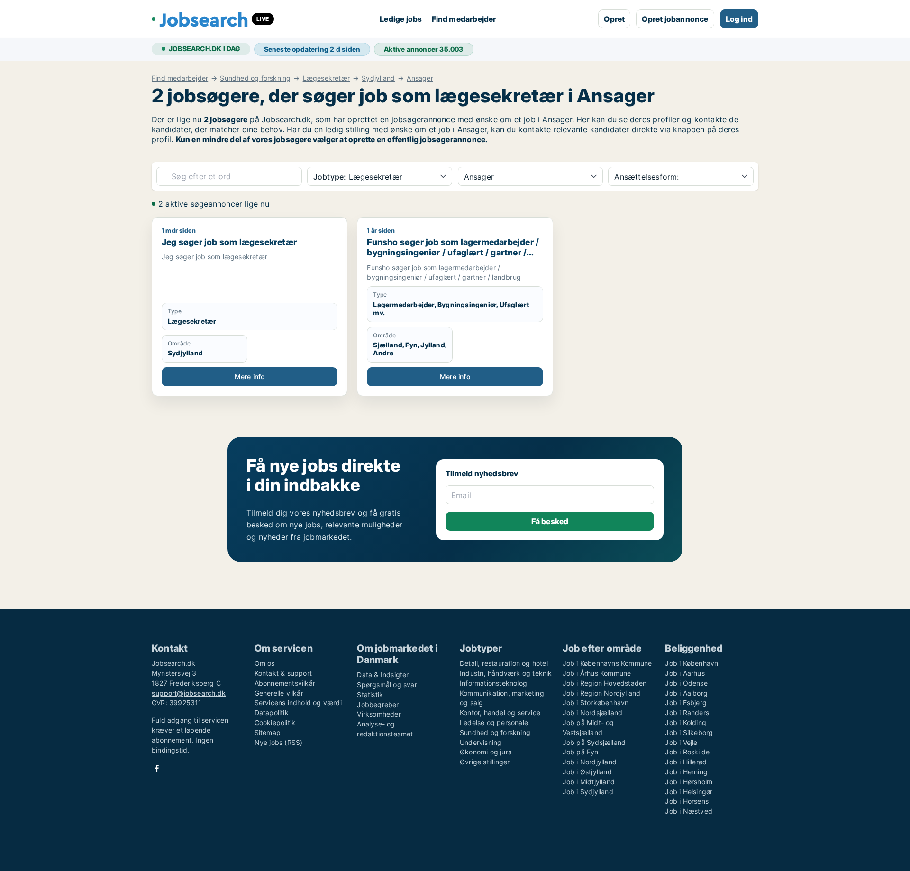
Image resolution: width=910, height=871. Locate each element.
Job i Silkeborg (689, 732)
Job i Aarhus (684, 673)
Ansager (420, 78)
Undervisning (480, 742)
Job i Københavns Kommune (607, 663)
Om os (265, 663)
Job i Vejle (681, 742)
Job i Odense (686, 683)
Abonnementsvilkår (285, 683)
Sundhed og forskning (255, 78)
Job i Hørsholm (688, 782)
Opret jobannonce (675, 19)
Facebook (157, 768)
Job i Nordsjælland (593, 712)
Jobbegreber (378, 704)
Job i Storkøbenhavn (596, 703)
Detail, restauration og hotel (504, 663)
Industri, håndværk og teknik (506, 673)
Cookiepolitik (275, 722)
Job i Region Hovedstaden (605, 683)
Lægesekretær (326, 78)
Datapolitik (272, 712)
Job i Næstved (688, 811)
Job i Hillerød (686, 762)
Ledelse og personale (494, 722)
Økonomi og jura (486, 752)
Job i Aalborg (686, 693)
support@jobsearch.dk (189, 693)
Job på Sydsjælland (594, 742)
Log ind (739, 19)
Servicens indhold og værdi (298, 703)
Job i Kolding (685, 722)
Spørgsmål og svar (387, 684)
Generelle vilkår (279, 693)
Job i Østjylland (587, 772)
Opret (614, 19)
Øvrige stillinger (485, 762)
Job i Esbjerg (686, 703)
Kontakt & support (283, 673)
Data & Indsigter (383, 675)
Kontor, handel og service (500, 712)
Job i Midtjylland (589, 782)
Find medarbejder (464, 19)
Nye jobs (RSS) (279, 742)
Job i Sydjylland (588, 792)
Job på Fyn (581, 752)
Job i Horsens (687, 801)
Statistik (370, 694)
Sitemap (268, 732)
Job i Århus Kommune (597, 673)
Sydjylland (378, 78)
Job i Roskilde (687, 752)
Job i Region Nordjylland (602, 693)
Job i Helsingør (688, 792)
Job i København (691, 663)
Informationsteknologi (494, 683)
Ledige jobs (401, 19)
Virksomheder (378, 714)
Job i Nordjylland (590, 762)
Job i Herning (686, 772)
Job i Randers (687, 712)
